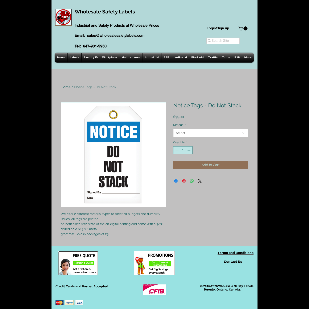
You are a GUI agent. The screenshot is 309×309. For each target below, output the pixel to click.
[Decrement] (176, 150)
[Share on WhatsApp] (191, 180)
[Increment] (189, 150)
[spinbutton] (183, 150)
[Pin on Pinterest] (183, 180)
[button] (243, 28)
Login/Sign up (218, 28)
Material (179, 125)
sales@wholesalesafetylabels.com (115, 35)
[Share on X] (199, 180)
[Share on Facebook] (175, 180)
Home (65, 87)
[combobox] (210, 133)
